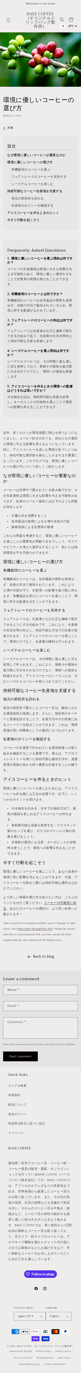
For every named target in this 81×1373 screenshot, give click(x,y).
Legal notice (64, 1357)
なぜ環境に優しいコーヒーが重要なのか (36, 155)
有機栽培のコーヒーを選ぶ (30, 169)
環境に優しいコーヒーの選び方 (30, 162)
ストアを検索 (17, 1085)
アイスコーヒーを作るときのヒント (33, 213)
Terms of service (23, 1357)
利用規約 (14, 1095)
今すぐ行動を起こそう (23, 220)
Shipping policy (45, 1357)
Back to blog (43, 956)
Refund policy (44, 1351)
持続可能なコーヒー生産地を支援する (34, 191)
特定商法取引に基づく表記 (26, 1123)
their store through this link (35, 928)
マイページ (15, 1133)
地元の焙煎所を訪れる (27, 198)
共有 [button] (10, 128)
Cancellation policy (29, 1364)
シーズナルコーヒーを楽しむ (32, 184)
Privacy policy (63, 1351)
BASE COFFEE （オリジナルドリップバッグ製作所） (45, 1346)
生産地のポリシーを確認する (32, 205)
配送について (17, 1104)
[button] (8, 20)
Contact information (55, 1364)
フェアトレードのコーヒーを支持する (38, 177)
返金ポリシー (17, 1114)
